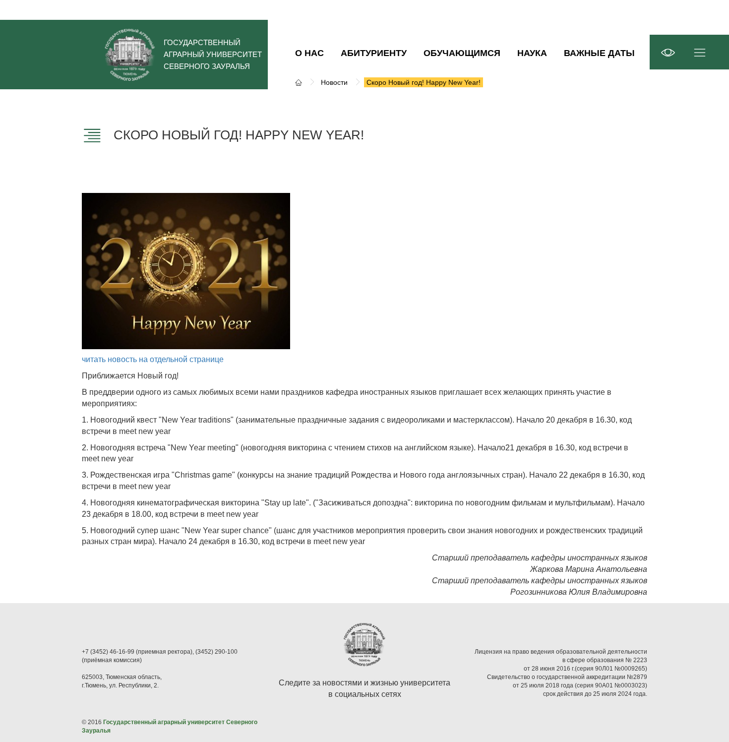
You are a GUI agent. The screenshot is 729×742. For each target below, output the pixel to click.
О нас (309, 53)
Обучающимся (462, 53)
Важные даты (599, 53)
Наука (532, 53)
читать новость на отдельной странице (153, 359)
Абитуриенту (374, 53)
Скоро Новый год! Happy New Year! (423, 82)
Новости (334, 82)
